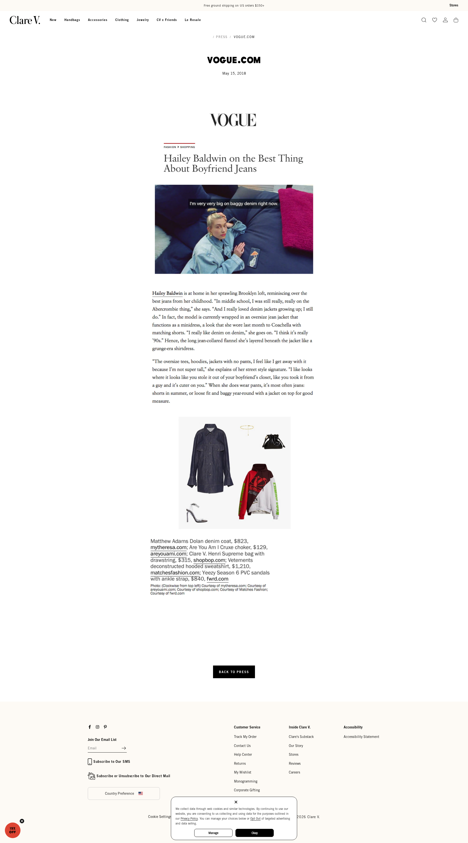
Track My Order (245, 737)
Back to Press (234, 672)
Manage (213, 833)
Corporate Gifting (247, 790)
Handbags (72, 20)
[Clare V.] (25, 20)
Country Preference (119, 793)
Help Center (243, 754)
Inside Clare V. (300, 727)
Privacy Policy (189, 818)
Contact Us (242, 746)
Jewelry (143, 20)
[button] (124, 748)
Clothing (122, 20)
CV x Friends (167, 20)
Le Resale (193, 20)
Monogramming (245, 781)
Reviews (295, 763)
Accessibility (353, 727)
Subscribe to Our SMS (111, 761)
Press (222, 37)
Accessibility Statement (361, 737)
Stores (453, 5)
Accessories (97, 20)
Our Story (296, 746)
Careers (294, 772)
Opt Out (255, 818)
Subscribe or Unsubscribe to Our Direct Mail (133, 776)
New (53, 20)
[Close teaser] (22, 821)
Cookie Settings (160, 817)
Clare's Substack (301, 737)
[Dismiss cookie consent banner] (236, 802)
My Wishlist (242, 772)
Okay (255, 833)
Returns (240, 763)
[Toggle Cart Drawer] (456, 20)
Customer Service (247, 727)
